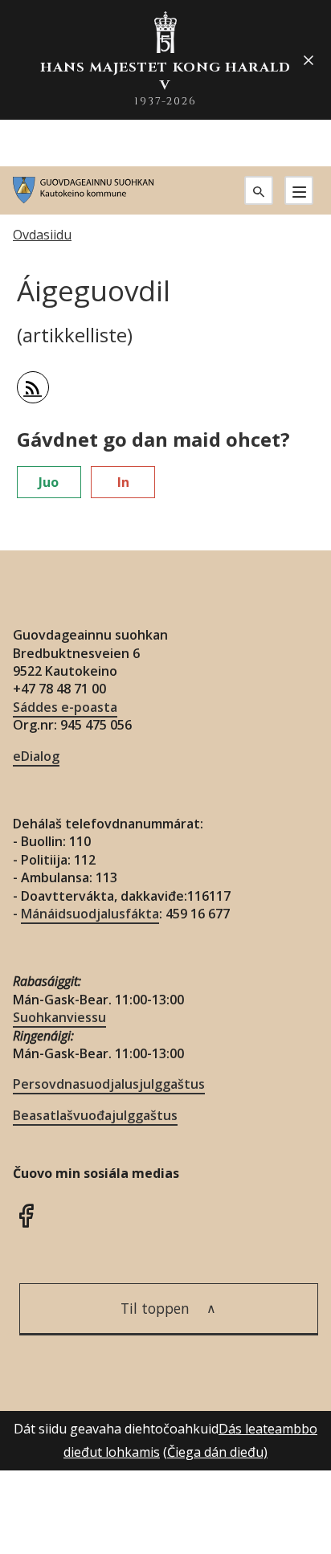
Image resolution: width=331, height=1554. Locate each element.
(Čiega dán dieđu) (215, 1452)
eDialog (36, 756)
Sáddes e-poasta (65, 707)
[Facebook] (26, 1213)
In (123, 482)
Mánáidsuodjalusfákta (90, 913)
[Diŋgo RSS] (33, 387)
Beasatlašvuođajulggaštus (95, 1115)
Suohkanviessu (59, 1017)
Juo (49, 482)
